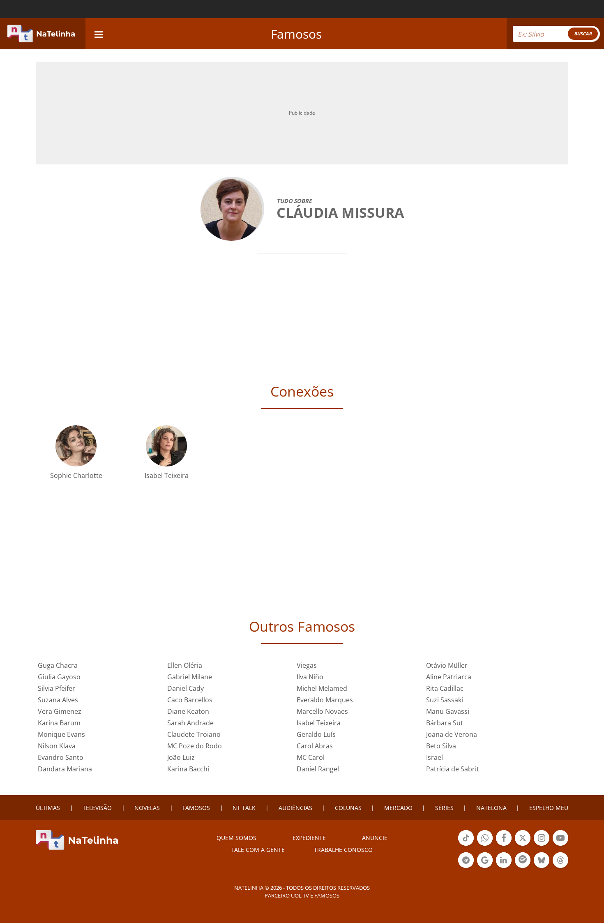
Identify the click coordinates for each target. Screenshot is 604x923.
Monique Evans (61, 734)
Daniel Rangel (318, 768)
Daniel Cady (185, 688)
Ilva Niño (310, 676)
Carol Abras (315, 745)
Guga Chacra (58, 665)
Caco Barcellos (189, 699)
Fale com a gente (258, 850)
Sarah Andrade (190, 722)
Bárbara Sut (444, 722)
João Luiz (181, 757)
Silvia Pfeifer (56, 688)
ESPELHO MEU (548, 808)
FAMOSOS (196, 808)
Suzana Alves (58, 699)
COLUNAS (348, 808)
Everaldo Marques (325, 699)
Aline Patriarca (448, 676)
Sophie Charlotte (76, 475)
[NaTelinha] (41, 33)
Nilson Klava (57, 745)
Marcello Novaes (322, 711)
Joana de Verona (451, 734)
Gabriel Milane (189, 676)
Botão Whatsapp (485, 845)
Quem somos (236, 838)
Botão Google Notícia (485, 867)
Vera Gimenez (59, 711)
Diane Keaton (188, 711)
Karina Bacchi (188, 768)
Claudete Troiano (194, 734)
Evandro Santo (60, 757)
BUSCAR (583, 33)
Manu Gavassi (447, 711)
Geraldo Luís (316, 734)
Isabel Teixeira (167, 475)
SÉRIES (444, 808)
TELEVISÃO (97, 808)
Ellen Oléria (184, 665)
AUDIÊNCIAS (295, 808)
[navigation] (98, 33)
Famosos (296, 33)
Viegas (307, 665)
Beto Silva (441, 745)
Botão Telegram (466, 867)
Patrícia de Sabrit (452, 768)
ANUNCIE (374, 838)
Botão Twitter (522, 845)
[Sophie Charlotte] (76, 445)
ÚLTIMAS (48, 808)
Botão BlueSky (541, 867)
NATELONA (491, 808)
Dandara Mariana (65, 768)
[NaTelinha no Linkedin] (504, 860)
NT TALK (244, 808)
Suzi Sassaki (444, 699)
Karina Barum (59, 722)
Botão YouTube (560, 845)
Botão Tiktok (466, 845)
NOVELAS (147, 808)
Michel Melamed (322, 688)
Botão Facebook (504, 845)
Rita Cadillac (444, 688)
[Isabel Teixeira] (166, 445)
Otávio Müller (447, 665)
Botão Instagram (541, 845)
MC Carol (311, 757)
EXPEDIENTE (309, 838)
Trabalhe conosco (343, 850)
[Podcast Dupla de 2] (522, 860)
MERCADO (398, 808)
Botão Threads (560, 867)
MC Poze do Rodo (194, 745)
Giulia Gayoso (59, 676)
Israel (434, 757)
